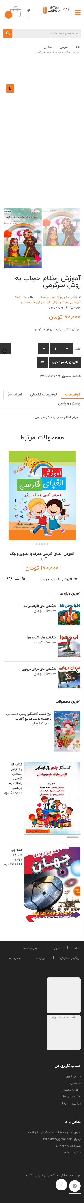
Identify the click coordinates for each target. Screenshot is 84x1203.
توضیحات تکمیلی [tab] (43, 394)
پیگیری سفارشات (70, 1103)
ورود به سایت (72, 1089)
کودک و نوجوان (40, 302)
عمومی (64, 46)
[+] (43, 348)
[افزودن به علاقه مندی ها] (10, 578)
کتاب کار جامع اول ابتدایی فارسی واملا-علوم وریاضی (15, 776)
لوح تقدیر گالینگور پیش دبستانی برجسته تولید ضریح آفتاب (28, 716)
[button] (10, 88)
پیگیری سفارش (69, 958)
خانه (78, 46)
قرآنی (55, 302)
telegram (75, 1186)
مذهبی (48, 46)
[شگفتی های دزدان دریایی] (69, 677)
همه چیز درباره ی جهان (16, 854)
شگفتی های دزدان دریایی (39, 669)
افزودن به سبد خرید (65, 362)
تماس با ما (15, 958)
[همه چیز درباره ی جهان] (52, 884)
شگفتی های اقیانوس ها (40, 606)
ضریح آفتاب (46, 297)
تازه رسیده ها (31, 948)
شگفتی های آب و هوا (41, 637)
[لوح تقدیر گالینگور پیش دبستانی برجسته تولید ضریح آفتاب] (67, 731)
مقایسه (42, 362)
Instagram (61, 1184)
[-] (67, 348)
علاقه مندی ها (27, 10)
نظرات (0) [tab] (15, 394)
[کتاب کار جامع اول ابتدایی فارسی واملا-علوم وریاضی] (52, 800)
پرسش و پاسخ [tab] (69, 403)
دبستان (64, 302)
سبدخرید (75, 1083)
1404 (17, 297)
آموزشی (76, 302)
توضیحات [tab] (72, 394)
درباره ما (40, 958)
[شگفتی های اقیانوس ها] (69, 614)
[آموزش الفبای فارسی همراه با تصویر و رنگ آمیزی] (42, 495)
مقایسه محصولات (27, 18)
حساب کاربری (73, 1076)
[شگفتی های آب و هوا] (69, 646)
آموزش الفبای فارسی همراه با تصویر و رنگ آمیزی (42, 556)
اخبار (57, 948)
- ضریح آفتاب (61, 297)
